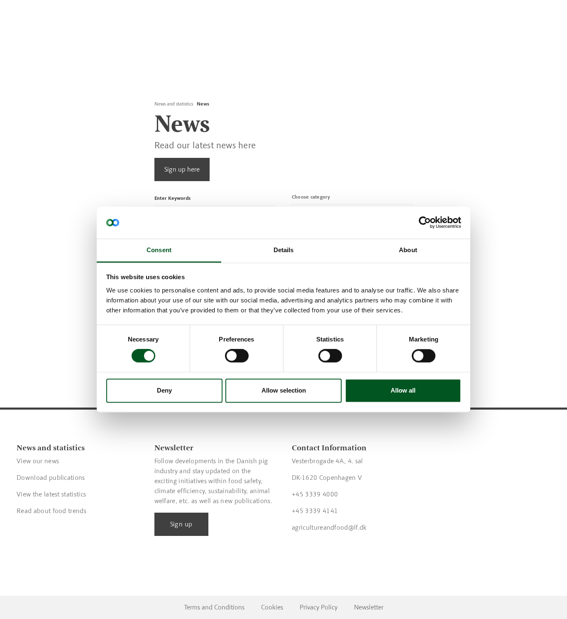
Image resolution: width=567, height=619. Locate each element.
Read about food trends (51, 511)
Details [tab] (284, 249)
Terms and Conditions (214, 607)
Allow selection (284, 390)
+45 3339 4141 (315, 511)
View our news (38, 461)
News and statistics (173, 104)
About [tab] (408, 249)
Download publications (51, 477)
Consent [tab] (159, 249)
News (203, 104)
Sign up (181, 524)
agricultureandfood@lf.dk (329, 527)
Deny (164, 390)
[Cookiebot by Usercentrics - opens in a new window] (425, 222)
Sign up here (182, 169)
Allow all (403, 390)
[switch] (237, 356)
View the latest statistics (51, 494)
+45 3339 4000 (315, 494)
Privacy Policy (318, 607)
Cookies (272, 607)
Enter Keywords (172, 198)
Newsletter (369, 607)
